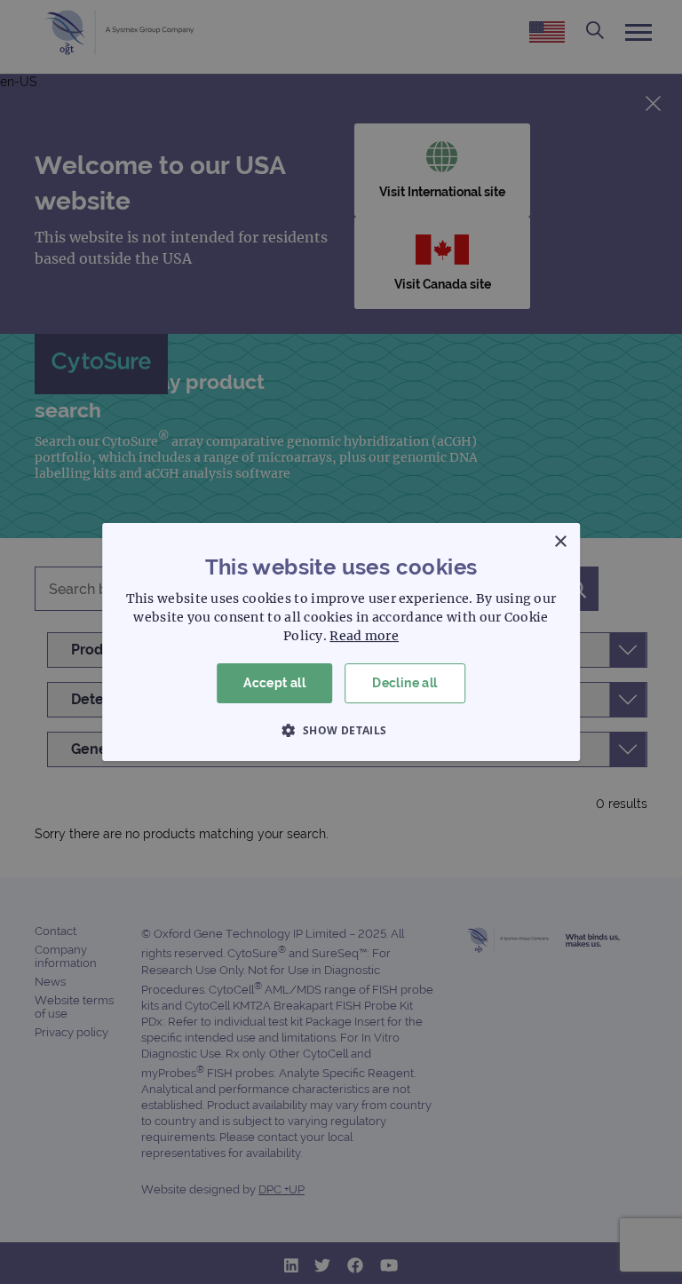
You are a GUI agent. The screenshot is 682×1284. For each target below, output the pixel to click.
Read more (364, 636)
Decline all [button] (404, 683)
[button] (340, 730)
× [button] (560, 542)
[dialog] (341, 642)
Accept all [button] (274, 683)
